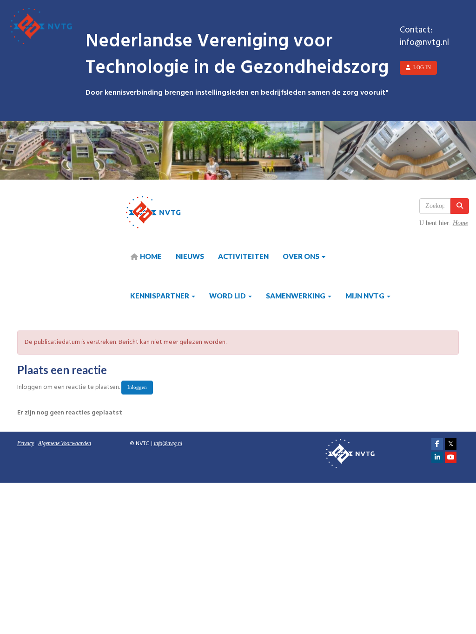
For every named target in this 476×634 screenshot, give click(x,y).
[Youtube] (450, 457)
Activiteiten (243, 256)
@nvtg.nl (168, 443)
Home (460, 223)
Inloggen (137, 387)
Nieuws (190, 256)
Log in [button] (420, 67)
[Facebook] (437, 444)
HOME (150, 256)
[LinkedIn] (437, 457)
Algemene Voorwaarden (64, 443)
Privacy (25, 443)
